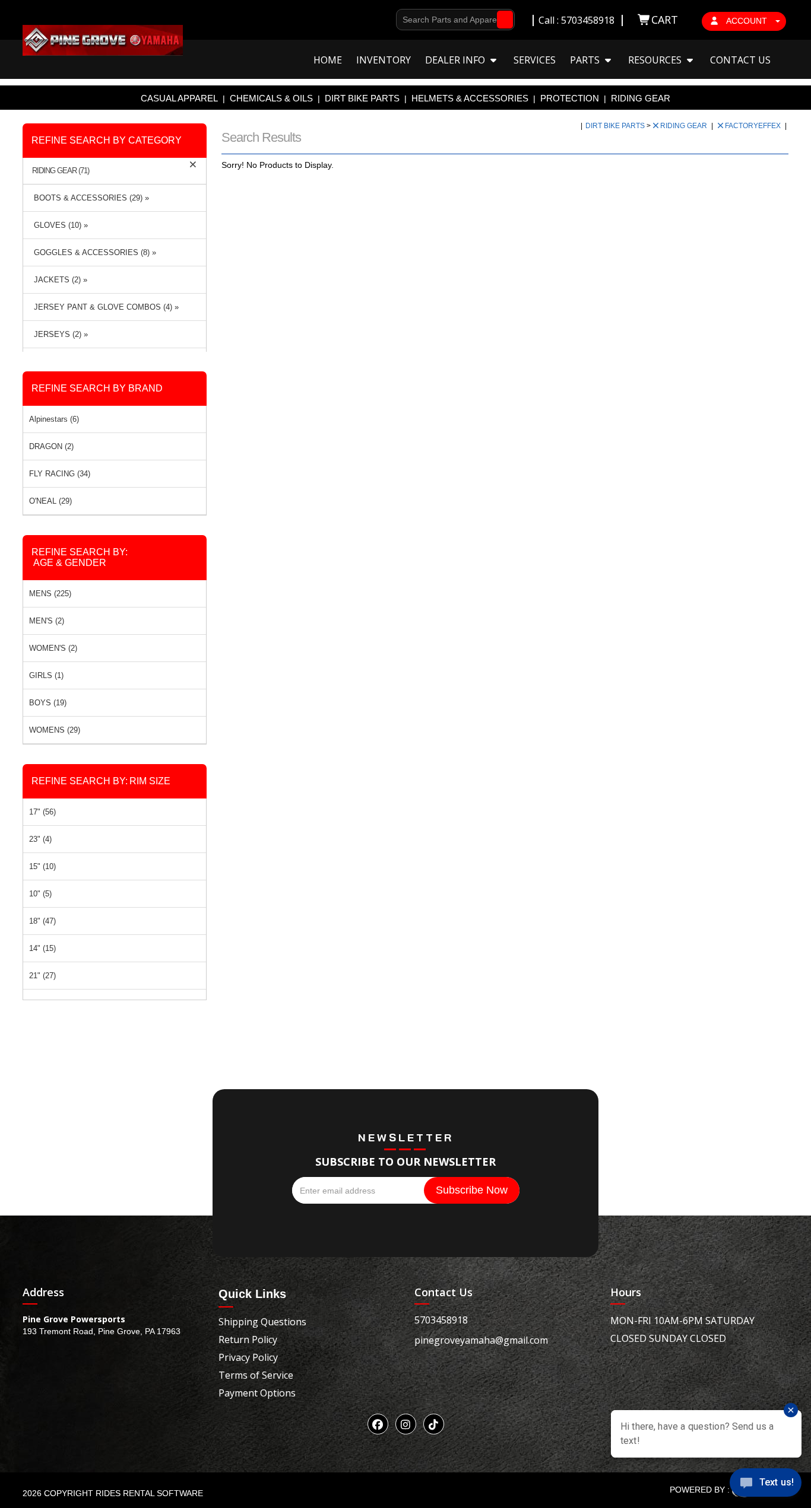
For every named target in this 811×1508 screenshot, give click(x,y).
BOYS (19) (47, 702)
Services (535, 59)
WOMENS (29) (54, 730)
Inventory (383, 59)
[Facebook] (378, 1424)
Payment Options (257, 1393)
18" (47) (42, 921)
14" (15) (42, 948)
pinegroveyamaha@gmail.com (481, 1340)
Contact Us (740, 59)
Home (327, 59)
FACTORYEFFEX (754, 126)
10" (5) (40, 893)
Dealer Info (456, 59)
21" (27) (42, 975)
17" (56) (42, 811)
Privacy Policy (248, 1357)
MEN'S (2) (46, 620)
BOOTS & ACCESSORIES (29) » (89, 197)
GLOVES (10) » (58, 225)
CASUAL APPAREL (179, 98)
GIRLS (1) (46, 675)
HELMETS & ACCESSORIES (469, 98)
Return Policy (247, 1339)
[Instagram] (405, 1424)
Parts (586, 59)
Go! (502, 19)
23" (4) (40, 839)
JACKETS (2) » (58, 279)
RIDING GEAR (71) (60, 171)
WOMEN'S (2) (53, 648)
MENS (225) (50, 593)
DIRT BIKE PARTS (362, 98)
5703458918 (441, 1319)
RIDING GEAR (640, 98)
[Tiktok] (433, 1424)
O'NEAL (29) (50, 501)
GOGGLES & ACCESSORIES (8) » (92, 252)
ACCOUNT (747, 21)
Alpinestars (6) (54, 419)
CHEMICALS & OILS (271, 98)
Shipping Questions (262, 1321)
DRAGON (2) (51, 446)
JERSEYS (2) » (58, 334)
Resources (656, 59)
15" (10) (42, 866)
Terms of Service (255, 1375)
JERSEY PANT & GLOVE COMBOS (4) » (104, 307)
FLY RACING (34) (59, 473)
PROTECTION (569, 98)
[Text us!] (765, 1484)
